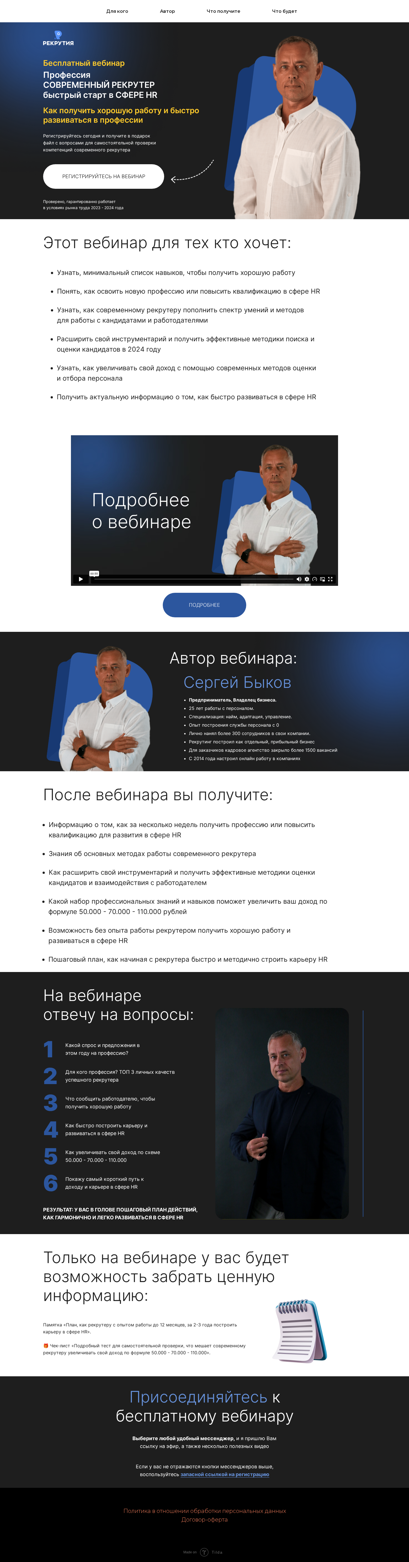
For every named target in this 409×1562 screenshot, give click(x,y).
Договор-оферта (204, 1519)
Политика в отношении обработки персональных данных (204, 1511)
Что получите (223, 11)
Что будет (284, 11)
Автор (167, 11)
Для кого (117, 11)
